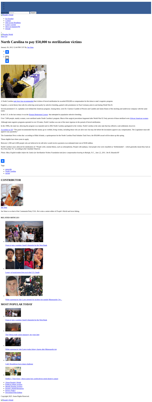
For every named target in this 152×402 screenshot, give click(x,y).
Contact (8, 21)
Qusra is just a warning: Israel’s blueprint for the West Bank (26, 245)
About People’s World (13, 382)
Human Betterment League (38, 114)
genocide (8, 169)
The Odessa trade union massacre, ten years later (22, 335)
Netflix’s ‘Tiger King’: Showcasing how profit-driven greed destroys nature (31, 379)
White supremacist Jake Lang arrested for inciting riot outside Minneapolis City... (33, 300)
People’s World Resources (14, 388)
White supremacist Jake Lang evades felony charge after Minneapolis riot (31, 349)
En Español (9, 19)
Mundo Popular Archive (13, 386)
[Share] (78, 52)
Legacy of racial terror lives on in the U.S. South (22, 272)
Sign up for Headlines (13, 23)
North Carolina (10, 171)
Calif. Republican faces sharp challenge (19, 364)
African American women (139, 118)
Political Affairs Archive (13, 384)
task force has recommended (23, 101)
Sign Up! (4, 36)
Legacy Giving (10, 25)
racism (7, 173)
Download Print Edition (13, 392)
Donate (7, 29)
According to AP (7, 130)
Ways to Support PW (12, 27)
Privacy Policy (10, 390)
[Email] (78, 57)
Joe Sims (30, 47)
